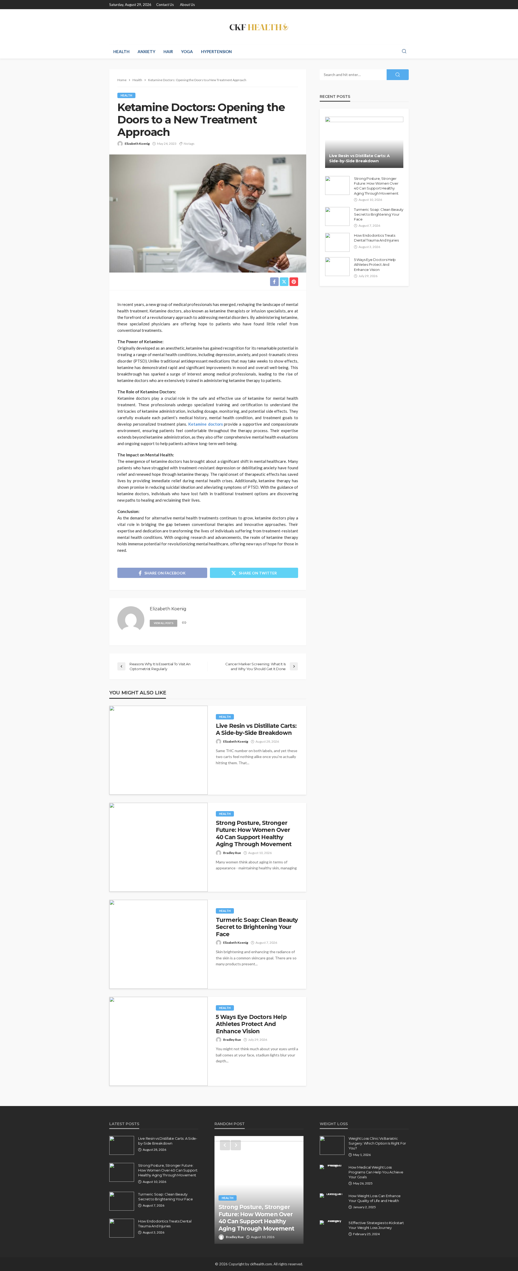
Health (121, 51)
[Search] (404, 51)
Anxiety (146, 51)
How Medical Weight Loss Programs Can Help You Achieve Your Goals (376, 1172)
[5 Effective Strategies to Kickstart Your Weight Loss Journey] (332, 1222)
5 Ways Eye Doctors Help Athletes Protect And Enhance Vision (251, 1024)
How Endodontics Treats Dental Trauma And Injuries (376, 237)
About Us (187, 4)
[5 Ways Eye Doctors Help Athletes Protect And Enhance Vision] (158, 1041)
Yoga (187, 51)
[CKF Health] (259, 27)
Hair (168, 51)
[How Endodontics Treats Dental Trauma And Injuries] (337, 242)
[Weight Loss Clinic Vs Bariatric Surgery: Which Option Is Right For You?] (332, 1145)
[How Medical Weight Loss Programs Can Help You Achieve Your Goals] (332, 1167)
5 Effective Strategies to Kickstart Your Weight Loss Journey (376, 1225)
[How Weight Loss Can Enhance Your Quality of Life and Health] (332, 1195)
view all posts (163, 623)
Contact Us (165, 4)
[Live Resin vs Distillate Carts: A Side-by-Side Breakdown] (158, 750)
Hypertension (216, 51)
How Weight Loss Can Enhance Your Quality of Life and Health (375, 1198)
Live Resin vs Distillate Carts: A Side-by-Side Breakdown (256, 729)
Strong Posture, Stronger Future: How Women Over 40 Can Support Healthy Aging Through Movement (254, 833)
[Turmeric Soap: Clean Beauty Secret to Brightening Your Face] (158, 944)
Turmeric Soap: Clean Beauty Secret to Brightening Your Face (257, 927)
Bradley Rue (232, 853)
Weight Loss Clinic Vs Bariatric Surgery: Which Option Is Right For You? (377, 1143)
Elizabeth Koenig (137, 144)
